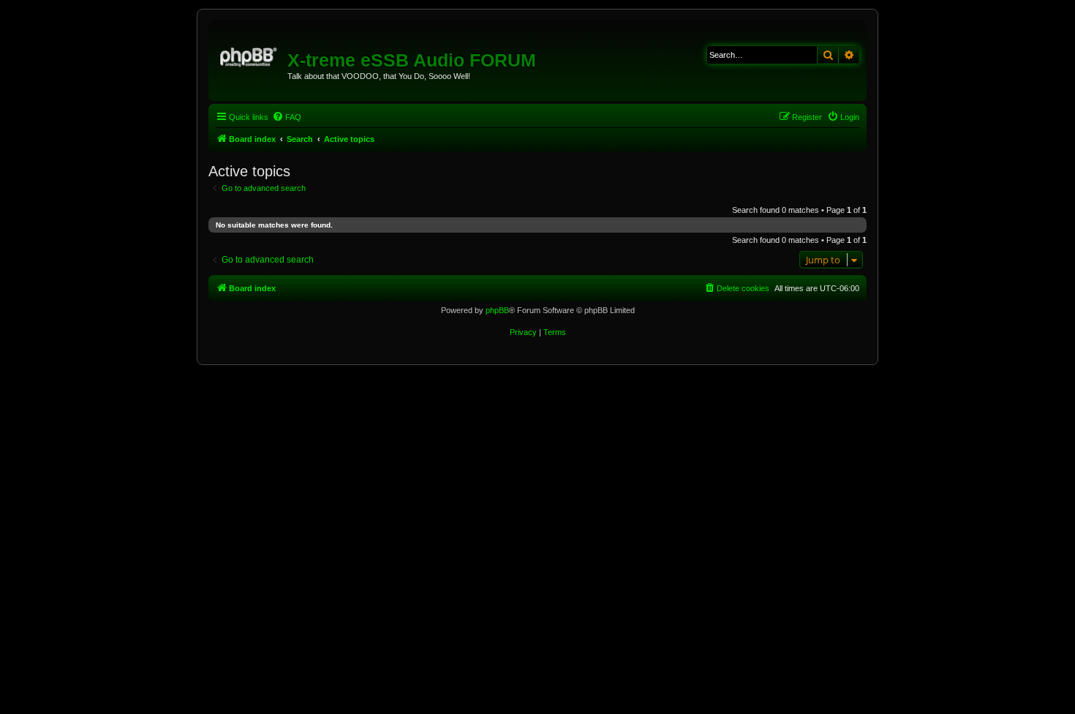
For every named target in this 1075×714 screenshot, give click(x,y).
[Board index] (249, 55)
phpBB (497, 310)
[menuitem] (286, 117)
